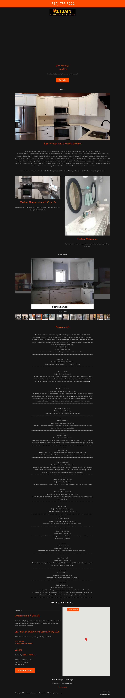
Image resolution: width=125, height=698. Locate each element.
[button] (35, 655)
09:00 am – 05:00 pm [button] (28, 655)
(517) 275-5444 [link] (62, 3)
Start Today (62, 80)
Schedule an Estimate (25, 670)
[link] (62, 12)
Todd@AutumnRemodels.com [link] (24, 643)
